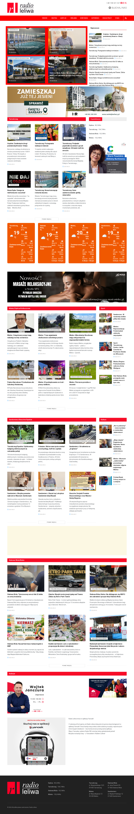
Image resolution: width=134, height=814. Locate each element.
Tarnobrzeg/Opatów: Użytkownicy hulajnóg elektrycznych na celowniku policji (20, 449)
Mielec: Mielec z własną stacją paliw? (23, 78)
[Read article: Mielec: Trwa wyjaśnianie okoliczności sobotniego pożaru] (51, 323)
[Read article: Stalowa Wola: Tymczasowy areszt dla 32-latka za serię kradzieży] (25, 578)
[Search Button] (126, 18)
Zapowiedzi (95, 18)
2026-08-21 (73, 514)
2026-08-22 (54, 52)
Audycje (63, 18)
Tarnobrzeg (13, 30)
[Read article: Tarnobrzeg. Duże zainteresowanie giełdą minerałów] (74, 179)
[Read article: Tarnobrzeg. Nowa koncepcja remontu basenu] (26, 41)
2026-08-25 (107, 39)
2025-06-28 (117, 338)
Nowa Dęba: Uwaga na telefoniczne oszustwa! (104, 78)
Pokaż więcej (46, 219)
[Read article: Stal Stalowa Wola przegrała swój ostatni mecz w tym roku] (105, 379)
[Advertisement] (67, 540)
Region (44, 18)
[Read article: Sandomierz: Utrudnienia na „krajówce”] (82, 434)
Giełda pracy (107, 18)
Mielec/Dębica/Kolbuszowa (19, 58)
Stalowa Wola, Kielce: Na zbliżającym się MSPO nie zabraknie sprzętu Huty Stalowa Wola (66, 75)
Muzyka (54, 18)
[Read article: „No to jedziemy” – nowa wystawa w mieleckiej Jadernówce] (105, 429)
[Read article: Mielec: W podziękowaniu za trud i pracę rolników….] (51, 370)
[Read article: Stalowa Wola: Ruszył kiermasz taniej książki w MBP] (25, 628)
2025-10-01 (117, 484)
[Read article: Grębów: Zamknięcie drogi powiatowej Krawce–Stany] (95, 37)
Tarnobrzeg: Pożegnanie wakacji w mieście (104, 51)
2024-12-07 (117, 385)
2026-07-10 (117, 435)
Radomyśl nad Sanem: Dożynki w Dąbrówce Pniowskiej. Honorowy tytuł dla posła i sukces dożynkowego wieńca (107, 646)
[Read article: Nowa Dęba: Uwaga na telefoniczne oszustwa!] (19, 179)
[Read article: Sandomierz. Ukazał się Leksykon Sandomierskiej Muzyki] (67, 41)
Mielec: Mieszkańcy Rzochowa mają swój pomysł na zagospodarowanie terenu (81, 337)
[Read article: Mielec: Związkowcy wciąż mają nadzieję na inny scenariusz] (20, 323)
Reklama (74, 18)
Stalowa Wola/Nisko (57, 58)
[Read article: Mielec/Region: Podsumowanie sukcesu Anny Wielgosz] (105, 365)
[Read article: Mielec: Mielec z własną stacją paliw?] (26, 69)
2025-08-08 (117, 321)
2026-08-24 (13, 52)
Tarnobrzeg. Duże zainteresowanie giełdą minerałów (71, 192)
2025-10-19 (117, 472)
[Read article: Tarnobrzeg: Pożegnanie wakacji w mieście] (46, 132)
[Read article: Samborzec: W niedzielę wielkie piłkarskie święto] (105, 317)
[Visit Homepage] (20, 8)
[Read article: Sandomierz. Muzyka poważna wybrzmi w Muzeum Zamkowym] (20, 481)
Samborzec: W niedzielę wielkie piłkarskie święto (119, 317)
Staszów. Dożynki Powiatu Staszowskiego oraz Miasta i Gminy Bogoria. (80, 495)
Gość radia (84, 18)
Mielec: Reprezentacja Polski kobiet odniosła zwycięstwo (118, 331)
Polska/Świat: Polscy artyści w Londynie (119, 479)
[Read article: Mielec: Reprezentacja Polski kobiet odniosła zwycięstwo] (105, 330)
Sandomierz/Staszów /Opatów (61, 30)
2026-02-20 (117, 453)
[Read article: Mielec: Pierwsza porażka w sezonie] (82, 370)
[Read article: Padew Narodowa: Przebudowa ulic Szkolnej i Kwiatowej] (20, 370)
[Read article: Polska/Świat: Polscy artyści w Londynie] (105, 480)
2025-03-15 (117, 356)
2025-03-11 (117, 371)
